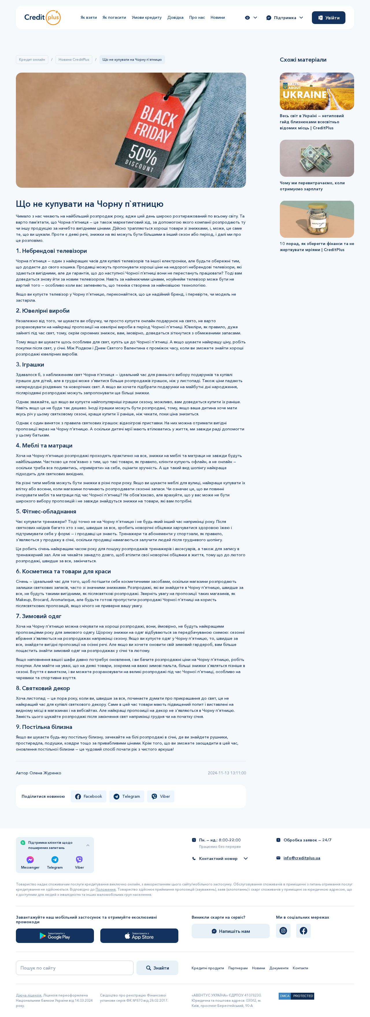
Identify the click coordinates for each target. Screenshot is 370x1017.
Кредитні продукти (208, 968)
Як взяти (89, 17)
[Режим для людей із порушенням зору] (251, 18)
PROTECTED (303, 996)
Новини (218, 17)
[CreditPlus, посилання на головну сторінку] (43, 17)
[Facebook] (303, 931)
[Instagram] (283, 931)
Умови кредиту (147, 17)
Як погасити (114, 17)
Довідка (175, 17)
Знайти (161, 968)
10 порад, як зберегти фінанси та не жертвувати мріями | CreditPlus (317, 246)
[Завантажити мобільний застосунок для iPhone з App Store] (139, 935)
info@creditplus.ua (302, 858)
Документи (278, 968)
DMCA (284, 996)
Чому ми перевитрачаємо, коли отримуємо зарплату (312, 185)
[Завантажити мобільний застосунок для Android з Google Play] (55, 935)
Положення (106, 889)
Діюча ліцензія (28, 995)
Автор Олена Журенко (38, 772)
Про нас (197, 17)
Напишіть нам (234, 931)
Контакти (300, 968)
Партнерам (238, 968)
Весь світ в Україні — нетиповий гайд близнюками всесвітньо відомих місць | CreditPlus (312, 121)
